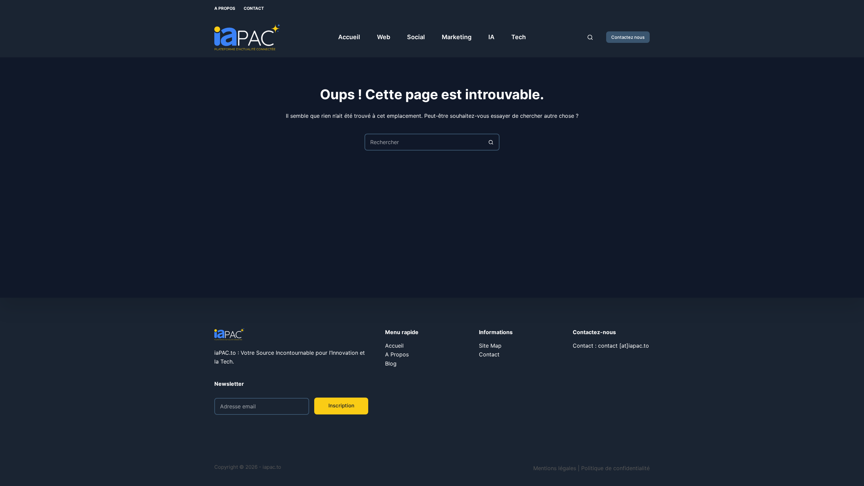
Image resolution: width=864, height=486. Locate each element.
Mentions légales (554, 468)
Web (383, 36)
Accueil (349, 36)
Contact (254, 8)
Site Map (490, 345)
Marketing (456, 36)
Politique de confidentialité (615, 468)
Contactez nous (628, 37)
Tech (518, 36)
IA (491, 36)
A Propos (224, 8)
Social (416, 36)
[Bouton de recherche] (491, 142)
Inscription (341, 405)
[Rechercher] (590, 37)
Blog (391, 363)
